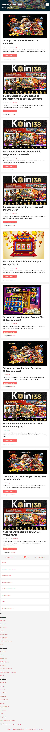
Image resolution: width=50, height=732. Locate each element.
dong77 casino (3, 648)
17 (28, 557)
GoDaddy (41, 729)
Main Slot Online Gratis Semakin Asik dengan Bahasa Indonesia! (22, 153)
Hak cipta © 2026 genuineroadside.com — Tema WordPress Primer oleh (23, 729)
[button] (48, 3)
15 (21, 557)
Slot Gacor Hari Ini (6, 595)
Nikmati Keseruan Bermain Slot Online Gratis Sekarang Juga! (22, 425)
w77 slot (2, 655)
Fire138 (4, 562)
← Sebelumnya (9, 557)
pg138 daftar (3, 617)
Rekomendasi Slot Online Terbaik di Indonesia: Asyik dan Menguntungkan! (22, 97)
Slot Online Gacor (6, 575)
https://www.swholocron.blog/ (7, 720)
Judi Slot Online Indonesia (8, 588)
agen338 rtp (3, 682)
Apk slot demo (3, 658)
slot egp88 (2, 686)
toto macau (3, 710)
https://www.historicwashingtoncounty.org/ (10, 724)
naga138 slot (3, 679)
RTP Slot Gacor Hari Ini (7, 608)
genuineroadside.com (12, 4)
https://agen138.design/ (6, 668)
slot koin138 (3, 696)
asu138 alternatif (4, 699)
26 (35, 557)
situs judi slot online (7, 582)
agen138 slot (3, 693)
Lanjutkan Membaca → (9, 55)
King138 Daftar (3, 634)
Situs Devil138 (3, 627)
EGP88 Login (3, 620)
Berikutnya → (41, 557)
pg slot (1, 630)
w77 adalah (2, 651)
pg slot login (3, 624)
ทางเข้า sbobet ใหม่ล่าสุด (6, 641)
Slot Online (12, 59)
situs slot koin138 (4, 706)
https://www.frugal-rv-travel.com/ (8, 672)
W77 (3, 602)
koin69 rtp (2, 689)
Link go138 (2, 717)
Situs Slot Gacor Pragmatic (8, 569)
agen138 (2, 675)
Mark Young (14, 47)
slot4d (1, 713)
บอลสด (1, 644)
